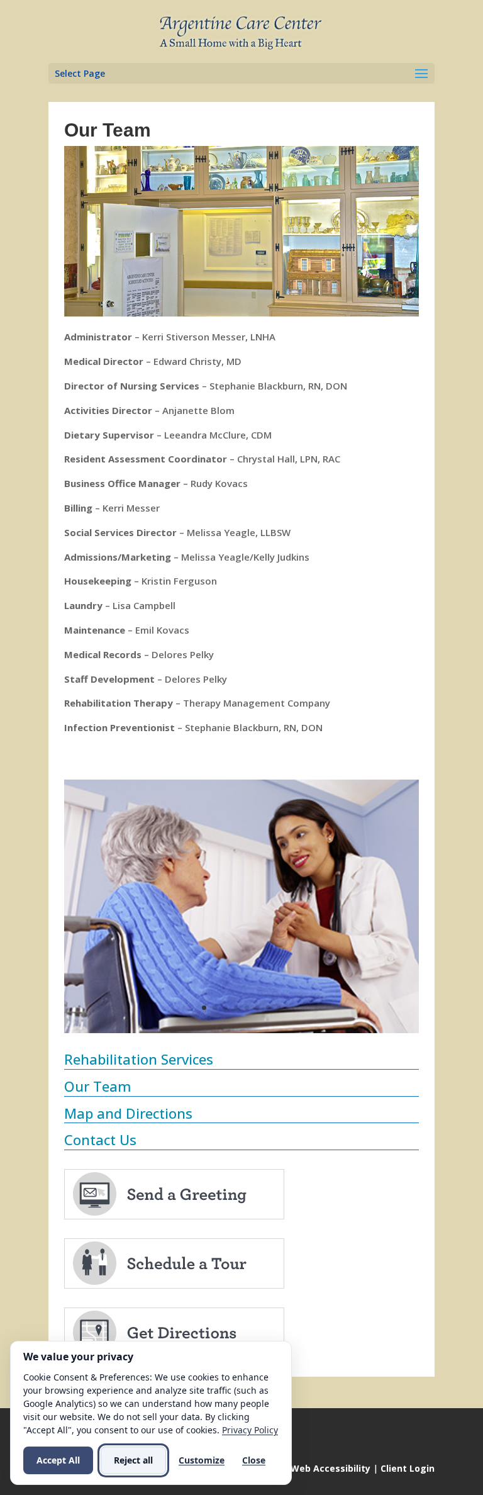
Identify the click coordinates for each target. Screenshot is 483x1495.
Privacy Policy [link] (250, 1430)
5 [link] (247, 1007)
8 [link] (279, 1007)
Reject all (133, 1460)
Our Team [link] (97, 1086)
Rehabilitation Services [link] (138, 1059)
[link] (243, 30)
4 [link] (236, 1007)
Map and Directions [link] (128, 1113)
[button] (241, 73)
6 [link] (257, 1007)
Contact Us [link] (100, 1139)
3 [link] (225, 1007)
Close (253, 1460)
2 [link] (215, 1007)
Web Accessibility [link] (330, 1468)
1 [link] (204, 1007)
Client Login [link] (407, 1468)
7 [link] (268, 1007)
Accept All (58, 1460)
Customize (202, 1460)
